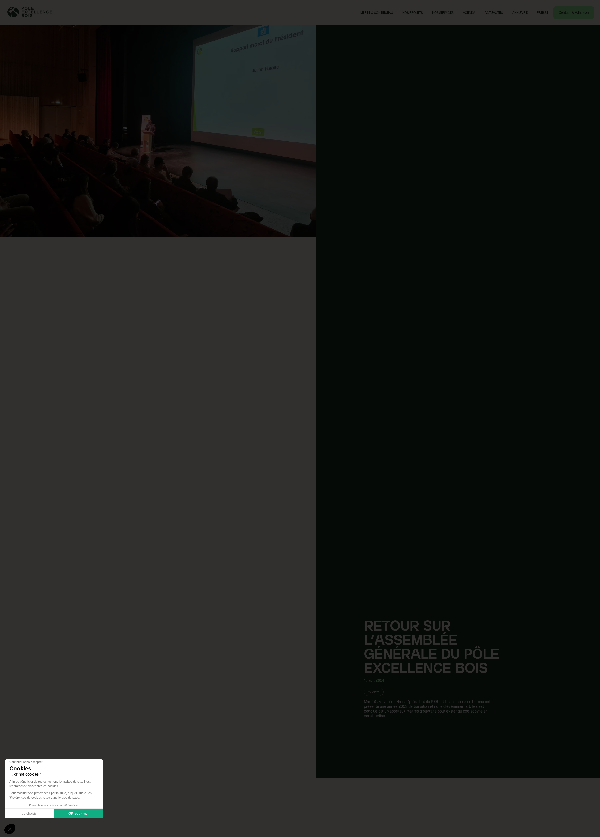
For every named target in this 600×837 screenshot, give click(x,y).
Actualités (494, 12)
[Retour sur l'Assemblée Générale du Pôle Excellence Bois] (158, 418)
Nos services (443, 12)
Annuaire (520, 12)
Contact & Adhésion (574, 12)
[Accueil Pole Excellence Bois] (30, 16)
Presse (542, 12)
